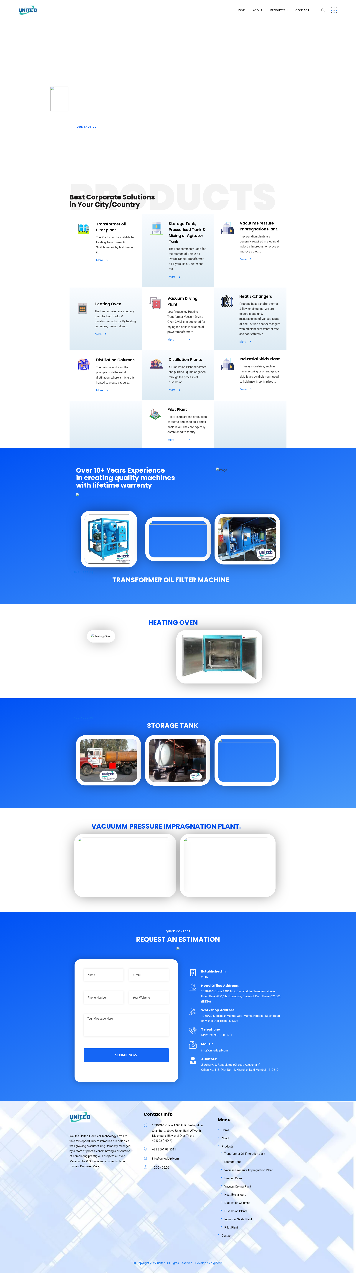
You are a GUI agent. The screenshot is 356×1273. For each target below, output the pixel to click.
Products (277, 10)
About (257, 10)
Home (241, 10)
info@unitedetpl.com (165, 1158)
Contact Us (86, 127)
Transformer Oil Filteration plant (244, 1153)
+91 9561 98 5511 (164, 1149)
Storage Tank (232, 1162)
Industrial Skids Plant (238, 1219)
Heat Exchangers (235, 1194)
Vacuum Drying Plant (237, 1186)
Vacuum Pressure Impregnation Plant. (248, 1170)
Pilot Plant (231, 1227)
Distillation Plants (235, 1211)
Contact (302, 10)
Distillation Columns (237, 1203)
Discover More (89, 1166)
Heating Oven (233, 1178)
